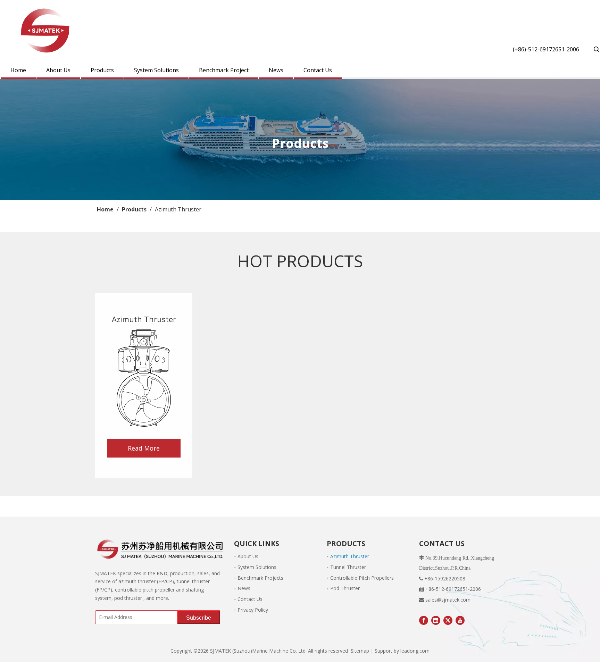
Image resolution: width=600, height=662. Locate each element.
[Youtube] (460, 620)
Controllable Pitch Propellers (362, 578)
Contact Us (317, 70)
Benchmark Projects (260, 578)
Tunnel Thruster (348, 567)
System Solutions (156, 70)
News (276, 70)
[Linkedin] (435, 620)
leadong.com (415, 650)
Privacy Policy (253, 609)
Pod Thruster (345, 588)
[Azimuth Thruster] (143, 378)
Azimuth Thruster (349, 556)
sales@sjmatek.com (447, 599)
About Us (58, 70)
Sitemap (360, 650)
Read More (144, 448)
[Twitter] (447, 620)
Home (18, 70)
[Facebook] (423, 620)
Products (102, 70)
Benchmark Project (224, 70)
